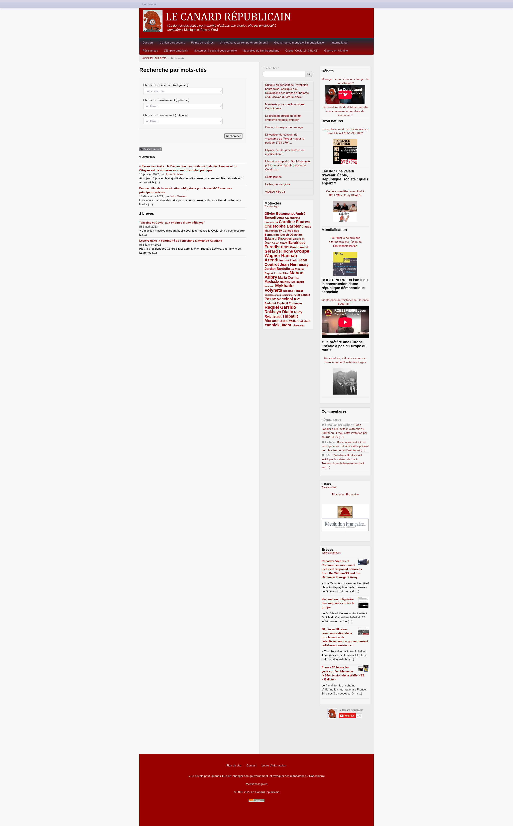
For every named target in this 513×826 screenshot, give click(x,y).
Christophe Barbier (283, 226)
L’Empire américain (176, 50)
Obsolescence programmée (279, 295)
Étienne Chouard (276, 242)
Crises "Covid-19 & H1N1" (301, 50)
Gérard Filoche (279, 251)
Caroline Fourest (295, 222)
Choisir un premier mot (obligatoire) (165, 85)
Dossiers (147, 42)
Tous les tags (272, 206)
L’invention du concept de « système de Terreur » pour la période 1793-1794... (284, 138)
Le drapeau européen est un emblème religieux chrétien (283, 117)
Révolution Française (345, 494)
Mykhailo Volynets (279, 288)
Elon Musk (298, 239)
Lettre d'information (274, 765)
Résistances (150, 50)
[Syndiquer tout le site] (256, 800)
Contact (251, 765)
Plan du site (233, 765)
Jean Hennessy (294, 264)
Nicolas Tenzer (293, 290)
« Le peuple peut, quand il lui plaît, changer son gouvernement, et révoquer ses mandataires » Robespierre (256, 775)
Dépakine (296, 234)
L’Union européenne (172, 42)
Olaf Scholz (302, 294)
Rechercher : (271, 68)
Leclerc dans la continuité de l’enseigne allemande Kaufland (180, 240)
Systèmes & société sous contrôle (215, 50)
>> (309, 74)
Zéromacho (298, 325)
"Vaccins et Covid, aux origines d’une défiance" (172, 222)
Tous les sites (329, 487)
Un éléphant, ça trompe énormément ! (244, 42)
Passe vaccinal (279, 299)
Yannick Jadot (278, 325)
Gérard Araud (299, 247)
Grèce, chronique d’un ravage (284, 127)
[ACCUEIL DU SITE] (256, 21)
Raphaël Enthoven (289, 303)
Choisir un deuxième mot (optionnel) (166, 100)
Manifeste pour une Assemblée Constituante (284, 106)
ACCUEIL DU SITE (154, 58)
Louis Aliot (281, 273)
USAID (284, 321)
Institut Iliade (288, 260)
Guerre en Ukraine (336, 50)
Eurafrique (296, 243)
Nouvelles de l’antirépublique (261, 50)
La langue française (277, 184)
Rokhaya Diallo (279, 312)
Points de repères (202, 42)
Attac (280, 217)
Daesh (284, 234)
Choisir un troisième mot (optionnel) (166, 115)
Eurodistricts (277, 247)
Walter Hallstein (299, 321)
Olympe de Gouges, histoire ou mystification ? (285, 152)
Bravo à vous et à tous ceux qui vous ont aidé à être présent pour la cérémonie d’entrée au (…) (345, 446)
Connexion (149, 4)
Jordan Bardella (277, 269)
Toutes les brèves (331, 552)
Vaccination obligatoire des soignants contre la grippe (338, 603)
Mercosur (269, 286)
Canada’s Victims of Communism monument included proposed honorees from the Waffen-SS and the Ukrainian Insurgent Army (342, 569)
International (339, 42)
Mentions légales (256, 784)
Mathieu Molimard (292, 281)
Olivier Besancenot (280, 214)
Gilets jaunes (273, 176)
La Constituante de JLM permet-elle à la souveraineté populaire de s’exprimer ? (345, 111)
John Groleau (174, 174)
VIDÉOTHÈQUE (275, 191)
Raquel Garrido (280, 307)
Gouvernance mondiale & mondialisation (299, 42)
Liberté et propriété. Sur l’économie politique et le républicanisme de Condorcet (287, 165)
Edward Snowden (278, 238)
